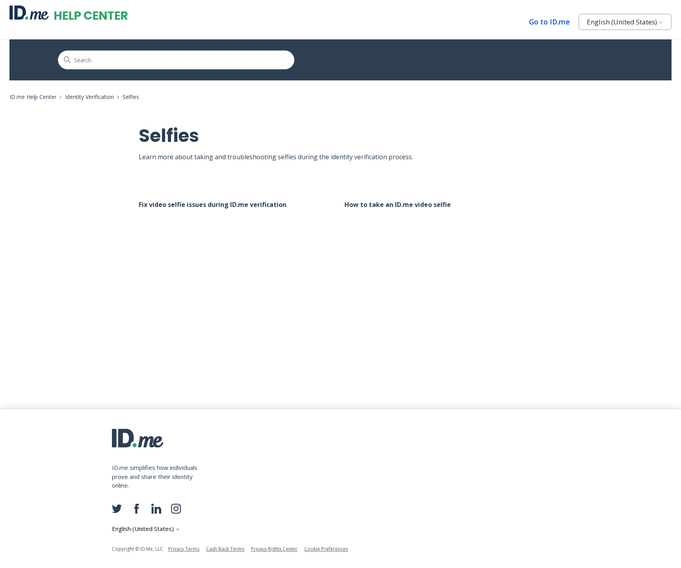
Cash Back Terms (225, 549)
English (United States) (623, 21)
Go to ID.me (549, 21)
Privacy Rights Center (274, 549)
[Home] (68, 13)
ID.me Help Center (32, 97)
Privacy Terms (183, 549)
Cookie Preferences (326, 549)
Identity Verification (89, 97)
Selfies (131, 97)
